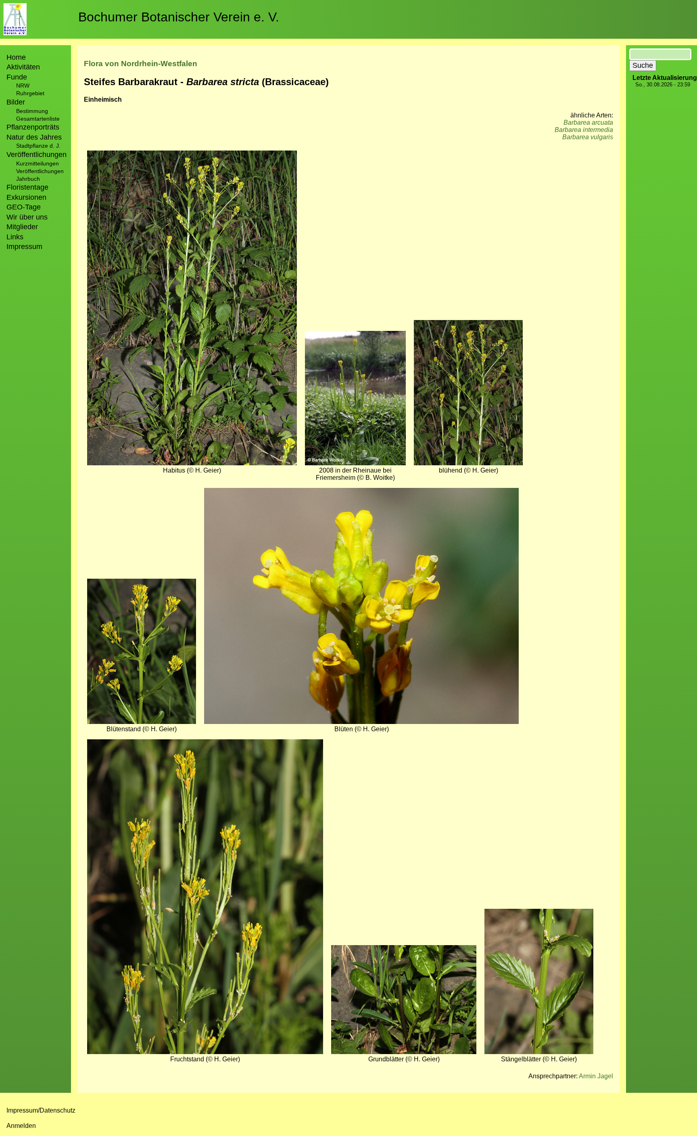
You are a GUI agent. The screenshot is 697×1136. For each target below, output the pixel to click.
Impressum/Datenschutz (40, 1110)
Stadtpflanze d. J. (38, 145)
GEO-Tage (23, 207)
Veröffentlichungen (40, 171)
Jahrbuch (28, 179)
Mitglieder (22, 227)
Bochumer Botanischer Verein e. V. (178, 17)
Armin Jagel (596, 1076)
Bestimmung (32, 111)
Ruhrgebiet (30, 93)
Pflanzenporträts (32, 127)
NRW (22, 85)
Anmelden (21, 1125)
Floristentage (27, 187)
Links (14, 237)
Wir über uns (27, 217)
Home (16, 57)
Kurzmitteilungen (37, 163)
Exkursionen (26, 197)
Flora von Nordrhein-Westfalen (140, 63)
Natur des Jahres (34, 137)
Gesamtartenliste (38, 118)
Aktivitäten (23, 67)
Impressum (24, 247)
